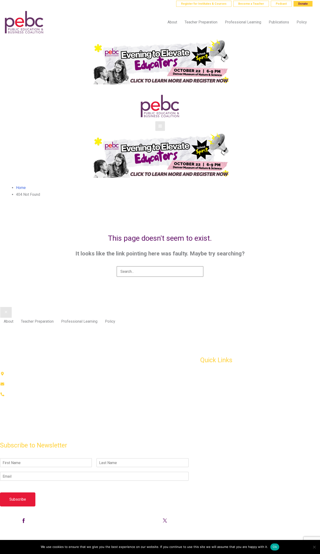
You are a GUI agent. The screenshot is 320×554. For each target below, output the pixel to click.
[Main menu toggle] (160, 126)
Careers (206, 415)
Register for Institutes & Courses (204, 3)
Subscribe (17, 499)
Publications (210, 385)
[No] (314, 547)
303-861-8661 (22, 3)
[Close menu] (6, 312)
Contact (6, 435)
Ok (275, 547)
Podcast (281, 3)
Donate (303, 3)
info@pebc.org (55, 3)
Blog (204, 395)
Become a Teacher (251, 3)
